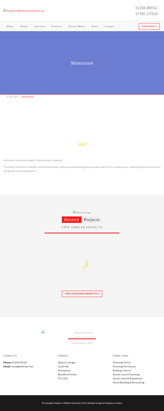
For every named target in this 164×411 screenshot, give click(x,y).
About (24, 26)
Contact (109, 26)
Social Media (77, 26)
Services (40, 26)
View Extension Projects (82, 293)
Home (10, 26)
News (95, 26)
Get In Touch (149, 26)
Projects (57, 26)
